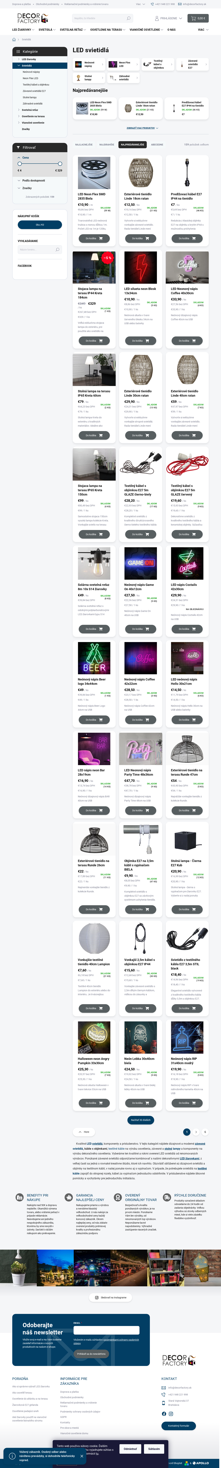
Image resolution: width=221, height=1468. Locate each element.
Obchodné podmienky (47, 4)
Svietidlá (27, 65)
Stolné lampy (30, 97)
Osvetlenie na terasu (33, 116)
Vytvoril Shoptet (173, 1463)
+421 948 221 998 (178, 1394)
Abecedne (157, 144)
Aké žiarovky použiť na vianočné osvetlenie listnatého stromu (29, 1419)
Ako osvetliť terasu (22, 1392)
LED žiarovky (29, 59)
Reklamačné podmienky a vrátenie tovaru (86, 4)
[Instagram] (171, 1413)
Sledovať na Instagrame (113, 1297)
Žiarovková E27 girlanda (25, 1405)
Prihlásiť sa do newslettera (91, 1354)
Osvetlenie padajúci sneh (25, 1411)
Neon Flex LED (30, 78)
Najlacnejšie (84, 144)
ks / (40, 224)
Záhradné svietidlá (32, 103)
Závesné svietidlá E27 (34, 91)
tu (97, 1453)
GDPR (63, 1417)
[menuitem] (23, 30)
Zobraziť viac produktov (141, 128)
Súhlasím (154, 1449)
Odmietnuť (130, 1449)
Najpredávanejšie (132, 144)
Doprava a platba (21, 4)
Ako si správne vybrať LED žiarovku (31, 1386)
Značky (26, 129)
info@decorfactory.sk (179, 1387)
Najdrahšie (106, 144)
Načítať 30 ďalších (141, 1120)
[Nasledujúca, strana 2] (196, 1132)
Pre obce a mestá (69, 1427)
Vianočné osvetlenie (33, 122)
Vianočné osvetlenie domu (74, 1433)
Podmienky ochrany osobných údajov (80, 1411)
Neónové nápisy (31, 71)
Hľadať (128, 18)
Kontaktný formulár (178, 1425)
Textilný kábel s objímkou (36, 84)
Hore (86, 1132)
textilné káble (116, 1148)
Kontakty (65, 1422)
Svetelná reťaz (30, 110)
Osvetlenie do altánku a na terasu (30, 1398)
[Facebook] (164, 1413)
